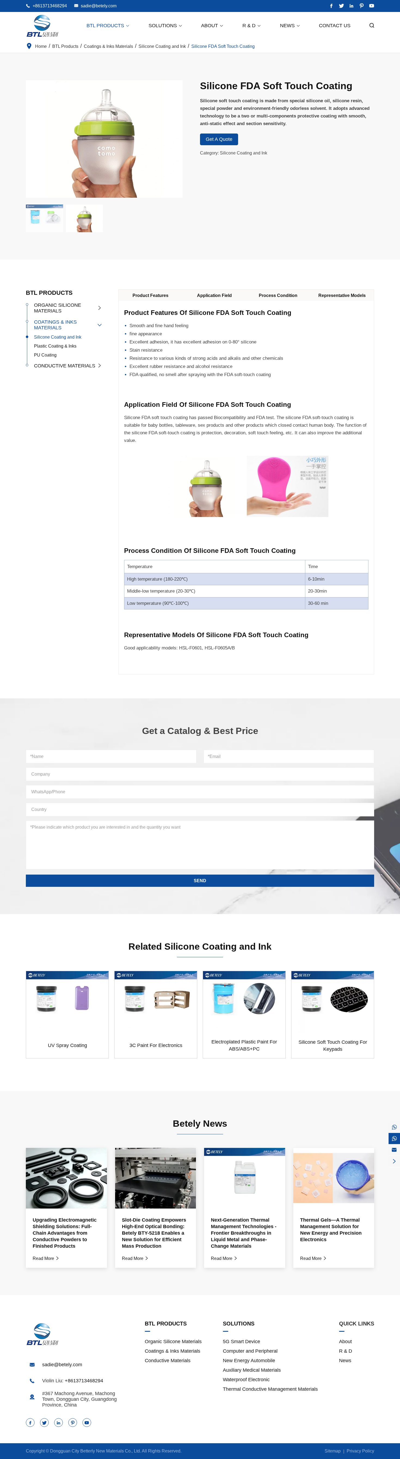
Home (41, 46)
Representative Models (342, 295)
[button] (178, 139)
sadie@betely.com (98, 6)
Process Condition (278, 295)
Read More (46, 1258)
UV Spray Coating (67, 1045)
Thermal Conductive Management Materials (270, 1389)
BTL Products (108, 25)
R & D (251, 25)
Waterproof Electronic (246, 1379)
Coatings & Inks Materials (108, 46)
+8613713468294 (50, 6)
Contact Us (334, 25)
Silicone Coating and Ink (162, 46)
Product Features (150, 295)
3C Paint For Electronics (156, 1045)
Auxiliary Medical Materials (252, 1370)
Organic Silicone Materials (57, 308)
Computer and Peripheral (250, 1351)
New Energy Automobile (249, 1360)
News (290, 25)
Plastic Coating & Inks (55, 346)
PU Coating (45, 355)
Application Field (214, 295)
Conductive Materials (64, 365)
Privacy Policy (360, 1451)
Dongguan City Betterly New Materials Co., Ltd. (95, 1451)
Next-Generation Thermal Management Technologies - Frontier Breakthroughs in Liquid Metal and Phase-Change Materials (243, 1233)
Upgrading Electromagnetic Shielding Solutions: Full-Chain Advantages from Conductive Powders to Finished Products (65, 1233)
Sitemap (333, 1451)
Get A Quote (219, 139)
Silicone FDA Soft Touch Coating (223, 46)
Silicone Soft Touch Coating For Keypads (333, 1045)
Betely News (200, 1123)
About (212, 25)
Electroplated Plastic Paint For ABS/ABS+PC (244, 1045)
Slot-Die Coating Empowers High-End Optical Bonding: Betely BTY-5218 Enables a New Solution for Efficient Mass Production (154, 1233)
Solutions (166, 25)
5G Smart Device (241, 1341)
